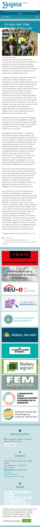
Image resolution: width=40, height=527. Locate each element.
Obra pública (26, 504)
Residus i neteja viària (12, 492)
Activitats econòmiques (12, 504)
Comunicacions (8, 238)
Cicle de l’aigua (25, 492)
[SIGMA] (15, 5)
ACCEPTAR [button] (26, 521)
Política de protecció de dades (14, 476)
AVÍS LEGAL (8, 472)
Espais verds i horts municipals (15, 501)
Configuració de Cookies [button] (11, 521)
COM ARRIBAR (10, 445)
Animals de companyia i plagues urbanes (18, 498)
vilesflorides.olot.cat (28, 233)
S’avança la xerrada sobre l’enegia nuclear (17, 240)
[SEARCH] (37, 17)
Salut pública (9, 495)
